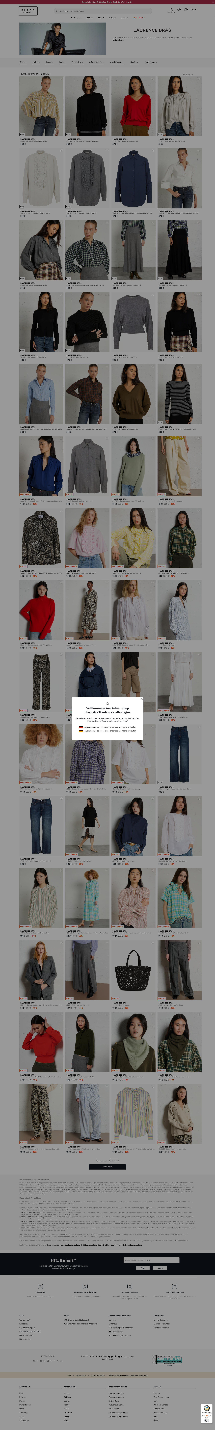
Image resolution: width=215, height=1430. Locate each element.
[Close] (142, 699)
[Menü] (211, 1405)
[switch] (206, 1420)
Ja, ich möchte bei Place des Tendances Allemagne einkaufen (110, 727)
